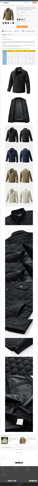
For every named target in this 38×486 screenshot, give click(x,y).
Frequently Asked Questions (4, 476)
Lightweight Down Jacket (10, 5)
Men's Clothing (4, 5)
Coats (7, 5)
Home (1, 5)
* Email (2, 456)
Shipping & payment (10, 34)
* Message (21, 454)
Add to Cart (22, 26)
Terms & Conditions (15, 470)
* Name (3, 454)
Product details (4, 34)
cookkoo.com (19, 484)
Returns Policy (27, 470)
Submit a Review (18, 462)
